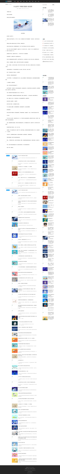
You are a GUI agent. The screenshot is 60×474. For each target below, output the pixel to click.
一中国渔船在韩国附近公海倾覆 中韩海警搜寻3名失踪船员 (51, 174)
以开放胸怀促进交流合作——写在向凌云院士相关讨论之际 (51, 304)
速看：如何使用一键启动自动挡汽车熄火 (24, 365)
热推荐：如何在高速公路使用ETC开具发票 (24, 195)
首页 (9, 4)
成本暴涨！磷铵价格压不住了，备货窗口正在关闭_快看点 (51, 300)
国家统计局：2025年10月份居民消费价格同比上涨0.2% (51, 197)
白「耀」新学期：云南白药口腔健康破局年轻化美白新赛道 (51, 10)
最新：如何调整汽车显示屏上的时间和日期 (24, 349)
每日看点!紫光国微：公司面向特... (49, 54)
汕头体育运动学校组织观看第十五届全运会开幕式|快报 (26, 398)
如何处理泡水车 (50, 218)
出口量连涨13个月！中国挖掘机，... (49, 45)
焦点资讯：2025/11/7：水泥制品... (49, 52)
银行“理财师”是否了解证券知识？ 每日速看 (51, 192)
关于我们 (26, 468)
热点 (35, 1)
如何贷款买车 (50, 209)
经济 (26, 1)
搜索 (53, 4)
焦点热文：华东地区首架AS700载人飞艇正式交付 (25, 327)
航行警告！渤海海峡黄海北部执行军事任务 (51, 318)
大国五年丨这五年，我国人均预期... (49, 59)
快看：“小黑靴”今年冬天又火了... (48, 50)
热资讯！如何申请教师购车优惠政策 (23, 409)
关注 (23, 1)
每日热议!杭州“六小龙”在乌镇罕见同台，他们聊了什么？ (51, 291)
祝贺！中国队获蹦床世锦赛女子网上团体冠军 (51, 116)
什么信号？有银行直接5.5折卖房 (23, 155)
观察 (18, 1)
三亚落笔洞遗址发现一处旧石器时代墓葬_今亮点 (51, 78)
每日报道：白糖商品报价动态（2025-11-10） (24, 239)
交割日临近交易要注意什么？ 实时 (23, 371)
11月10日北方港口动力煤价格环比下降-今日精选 (25, 321)
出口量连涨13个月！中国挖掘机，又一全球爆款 (25, 166)
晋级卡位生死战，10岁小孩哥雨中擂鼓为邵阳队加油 (51, 242)
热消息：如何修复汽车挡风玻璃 (22, 283)
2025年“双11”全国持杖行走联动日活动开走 (24, 376)
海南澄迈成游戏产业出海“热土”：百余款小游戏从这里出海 (51, 313)
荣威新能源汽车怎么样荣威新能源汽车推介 (51, 273)
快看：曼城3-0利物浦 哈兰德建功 (23, 387)
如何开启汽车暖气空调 (21, 442)
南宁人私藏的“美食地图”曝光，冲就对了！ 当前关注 (50, 228)
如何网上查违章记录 (21, 310)
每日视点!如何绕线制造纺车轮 (22, 420)
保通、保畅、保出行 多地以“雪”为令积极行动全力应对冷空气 (51, 130)
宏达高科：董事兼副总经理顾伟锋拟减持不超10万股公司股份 (51, 134)
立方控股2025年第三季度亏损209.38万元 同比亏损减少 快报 (26, 294)
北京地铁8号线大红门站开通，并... (49, 43)
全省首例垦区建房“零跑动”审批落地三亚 (24, 343)
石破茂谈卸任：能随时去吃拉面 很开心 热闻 (51, 255)
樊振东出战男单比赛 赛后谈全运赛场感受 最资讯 (25, 272)
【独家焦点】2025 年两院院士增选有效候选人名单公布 (51, 103)
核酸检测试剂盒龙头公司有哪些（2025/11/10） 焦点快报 (26, 338)
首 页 (15, 1)
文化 (38, 1)
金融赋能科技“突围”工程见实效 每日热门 (24, 217)
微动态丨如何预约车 (21, 206)
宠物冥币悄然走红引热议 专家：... (49, 61)
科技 (29, 1)
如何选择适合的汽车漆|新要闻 (22, 261)
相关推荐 (8, 155)
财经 (21, 1)
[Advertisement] (49, 32)
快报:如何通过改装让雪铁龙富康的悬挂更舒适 (24, 332)
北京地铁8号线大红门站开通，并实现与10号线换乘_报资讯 (26, 382)
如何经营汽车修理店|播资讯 (22, 453)
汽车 (32, 1)
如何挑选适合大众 (20, 360)
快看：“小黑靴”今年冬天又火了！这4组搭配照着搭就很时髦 (26, 177)
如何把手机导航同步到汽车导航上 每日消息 (51, 250)
